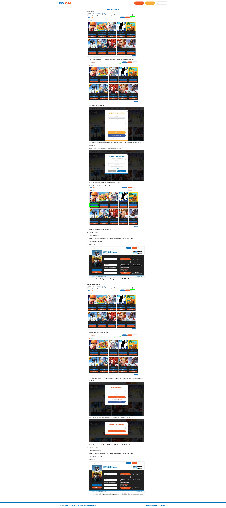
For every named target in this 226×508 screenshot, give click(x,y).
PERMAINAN (82, 3)
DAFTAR (150, 3)
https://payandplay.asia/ (98, 13)
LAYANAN (105, 3)
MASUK (139, 3)
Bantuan (162, 505)
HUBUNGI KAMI (115, 3)
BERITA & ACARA (94, 3)
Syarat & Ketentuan (151, 505)
